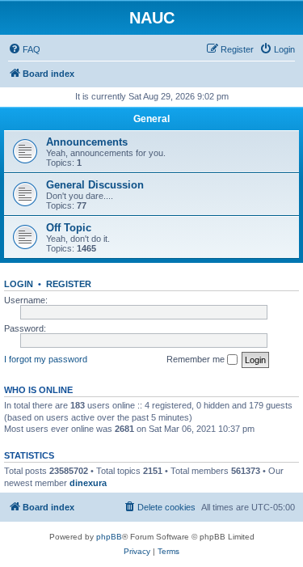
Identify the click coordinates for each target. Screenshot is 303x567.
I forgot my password (45, 359)
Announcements (87, 142)
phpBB (109, 536)
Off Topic (68, 228)
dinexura (88, 483)
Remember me (196, 359)
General (151, 119)
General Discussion (95, 185)
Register (68, 284)
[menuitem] (24, 49)
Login (18, 284)
